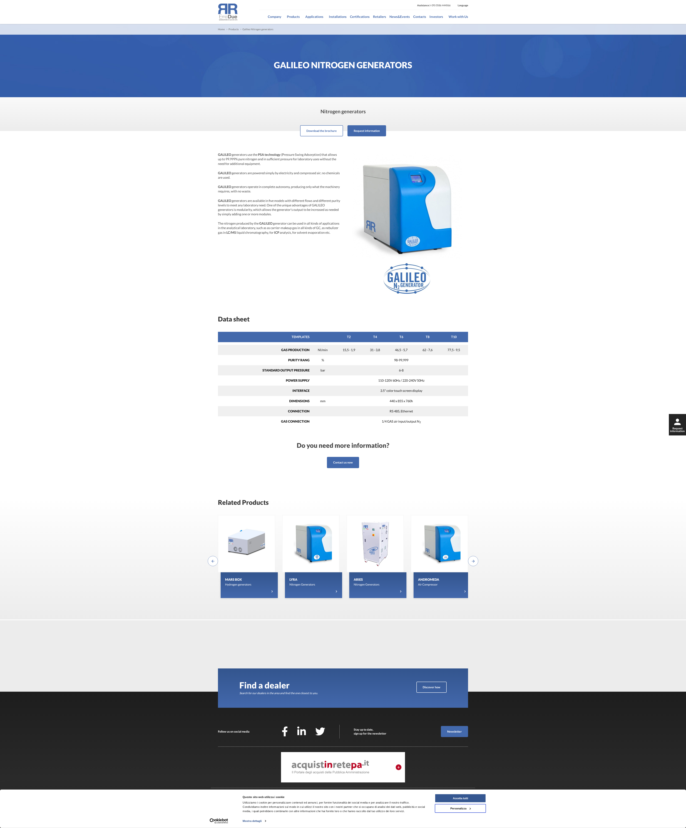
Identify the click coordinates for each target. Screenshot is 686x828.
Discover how (431, 687)
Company (274, 17)
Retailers (379, 17)
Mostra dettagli (252, 820)
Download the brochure (321, 130)
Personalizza (458, 808)
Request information (367, 130)
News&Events (399, 17)
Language (463, 5)
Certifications (360, 17)
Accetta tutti (460, 798)
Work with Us (458, 17)
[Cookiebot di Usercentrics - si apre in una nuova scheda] (219, 821)
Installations (338, 17)
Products (293, 17)
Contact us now (343, 462)
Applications (314, 17)
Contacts (419, 17)
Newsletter (454, 731)
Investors (436, 17)
